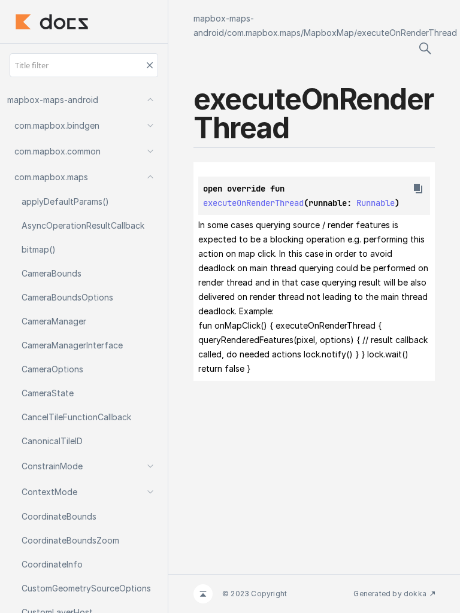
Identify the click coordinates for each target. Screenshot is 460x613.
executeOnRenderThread (407, 33)
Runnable (375, 203)
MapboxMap (329, 33)
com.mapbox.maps (264, 33)
